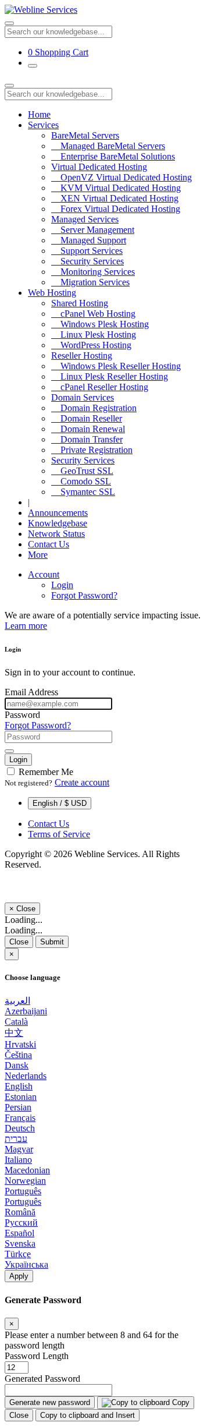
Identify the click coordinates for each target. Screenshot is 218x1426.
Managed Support (88, 240)
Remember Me (44, 772)
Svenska (20, 1243)
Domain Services (82, 397)
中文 (14, 1033)
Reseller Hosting (81, 355)
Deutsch (20, 1128)
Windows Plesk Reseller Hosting (116, 366)
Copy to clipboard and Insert (87, 1415)
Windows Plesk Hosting (100, 324)
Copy (180, 1402)
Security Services (87, 261)
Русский (21, 1222)
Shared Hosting (79, 303)
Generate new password (49, 1402)
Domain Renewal (88, 429)
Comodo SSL (81, 481)
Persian (18, 1107)
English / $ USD (60, 803)
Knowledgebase (57, 523)
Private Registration (92, 450)
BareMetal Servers (85, 135)
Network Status (56, 534)
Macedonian (27, 1170)
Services (43, 125)
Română (20, 1212)
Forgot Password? (84, 595)
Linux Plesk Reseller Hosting (109, 376)
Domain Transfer (87, 439)
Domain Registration (94, 408)
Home (39, 114)
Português (23, 1191)
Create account (82, 782)
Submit (52, 941)
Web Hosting (52, 293)
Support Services (87, 251)
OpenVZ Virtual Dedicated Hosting (121, 177)
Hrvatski (20, 1044)
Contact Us (48, 544)
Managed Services (85, 219)
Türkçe (18, 1254)
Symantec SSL (83, 492)
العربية (17, 1001)
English (19, 1086)
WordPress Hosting (91, 345)
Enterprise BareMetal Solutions (113, 156)
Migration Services (90, 282)
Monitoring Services (93, 272)
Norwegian (25, 1181)
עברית (16, 1139)
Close (18, 941)
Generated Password (42, 1378)
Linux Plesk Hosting (93, 334)
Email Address (31, 692)
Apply (18, 1276)
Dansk (16, 1065)
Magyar (19, 1149)
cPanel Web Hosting (93, 314)
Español (19, 1233)
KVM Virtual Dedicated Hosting (116, 188)
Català (16, 1022)
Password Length (37, 1356)
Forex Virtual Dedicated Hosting (115, 209)
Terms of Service (59, 834)
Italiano (18, 1160)
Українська (26, 1264)
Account (43, 574)
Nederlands (26, 1076)
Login (62, 585)
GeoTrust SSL (82, 471)
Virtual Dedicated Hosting (99, 167)
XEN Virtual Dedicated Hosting (114, 198)
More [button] (38, 555)
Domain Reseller (86, 418)
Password (22, 715)
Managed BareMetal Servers (108, 146)
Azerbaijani (26, 1011)
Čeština (18, 1055)
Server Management (92, 230)
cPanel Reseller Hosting (99, 387)
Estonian (21, 1097)
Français (20, 1118)
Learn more (26, 626)
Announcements (58, 513)
